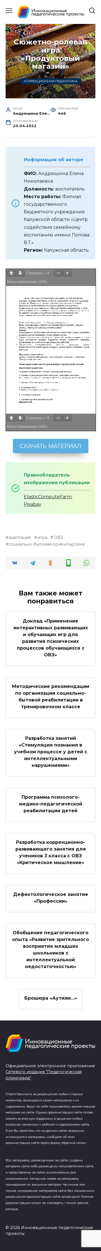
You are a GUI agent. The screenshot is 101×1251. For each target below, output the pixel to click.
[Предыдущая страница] (11, 273)
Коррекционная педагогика (50, 81)
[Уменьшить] (58, 273)
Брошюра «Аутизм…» (50, 998)
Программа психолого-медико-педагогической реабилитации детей (50, 803)
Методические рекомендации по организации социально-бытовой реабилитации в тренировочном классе (50, 696)
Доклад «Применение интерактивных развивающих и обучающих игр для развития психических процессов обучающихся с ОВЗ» (50, 637)
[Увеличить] (67, 273)
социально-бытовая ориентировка (46, 544)
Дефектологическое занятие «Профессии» (50, 897)
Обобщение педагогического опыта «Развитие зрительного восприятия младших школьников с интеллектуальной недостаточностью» (50, 949)
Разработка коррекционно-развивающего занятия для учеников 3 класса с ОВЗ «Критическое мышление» (50, 852)
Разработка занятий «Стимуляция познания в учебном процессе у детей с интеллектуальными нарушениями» (50, 752)
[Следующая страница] (20, 273)
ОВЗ (58, 537)
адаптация (20, 537)
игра (42, 537)
